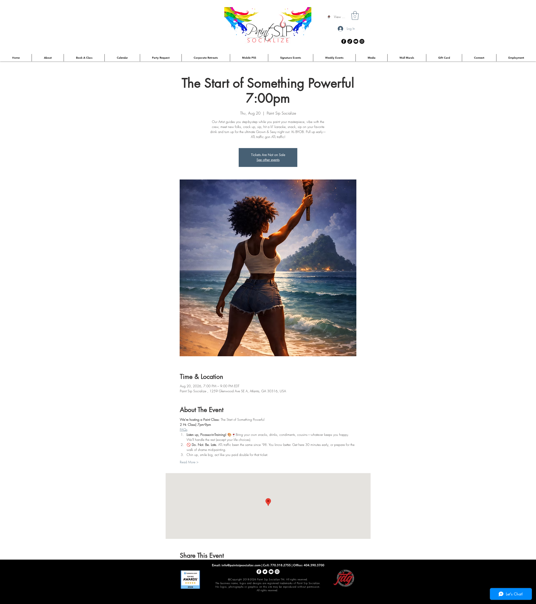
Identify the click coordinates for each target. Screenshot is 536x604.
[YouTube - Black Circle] (355, 41)
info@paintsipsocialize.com (241, 565)
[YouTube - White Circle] (271, 571)
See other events (268, 160)
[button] (355, 15)
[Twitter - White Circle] (265, 571)
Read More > (189, 462)
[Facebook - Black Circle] (343, 41)
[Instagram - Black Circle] (361, 41)
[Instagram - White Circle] (277, 571)
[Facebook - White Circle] (258, 571)
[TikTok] (349, 41)
